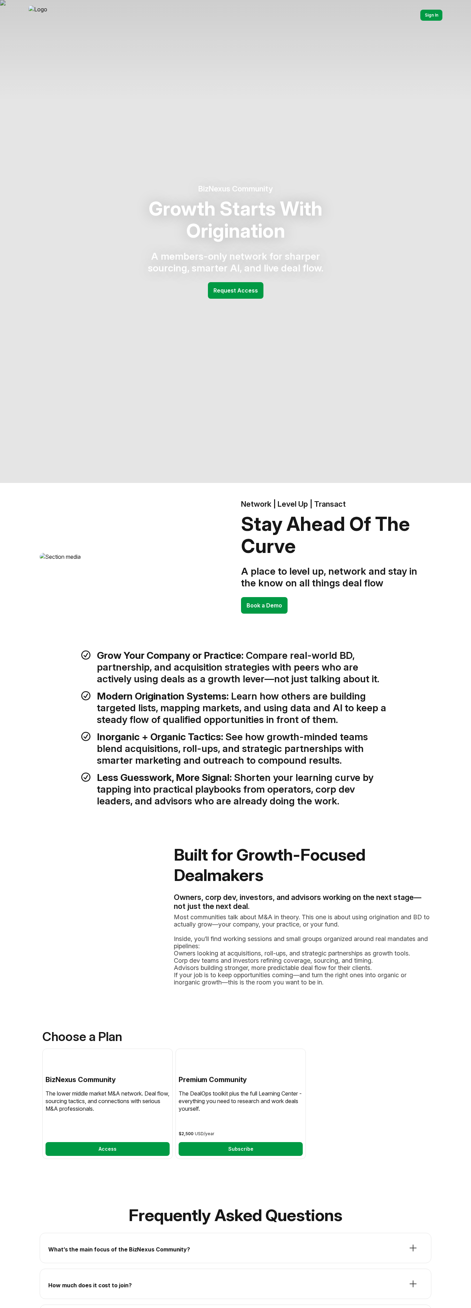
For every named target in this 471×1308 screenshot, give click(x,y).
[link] (108, 1104)
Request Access (235, 290)
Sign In (431, 15)
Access (108, 1149)
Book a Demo (264, 605)
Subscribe (240, 1149)
